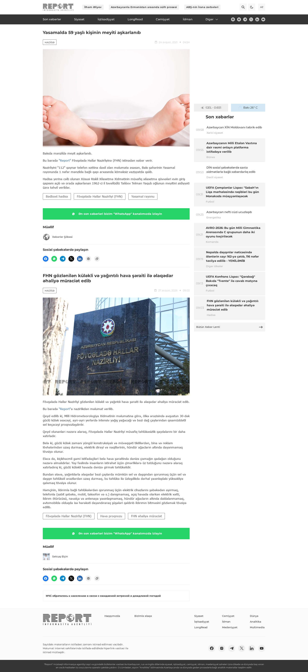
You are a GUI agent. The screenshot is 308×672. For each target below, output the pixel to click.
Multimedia (257, 627)
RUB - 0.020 (213, 107)
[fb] (233, 19)
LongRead (200, 627)
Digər (210, 19)
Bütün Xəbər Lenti (208, 327)
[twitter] (251, 19)
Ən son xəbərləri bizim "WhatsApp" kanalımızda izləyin (120, 214)
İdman (226, 621)
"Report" (65, 160)
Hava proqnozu (111, 516)
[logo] (58, 7)
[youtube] (263, 19)
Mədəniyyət (229, 627)
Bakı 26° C (250, 107)
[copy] (97, 259)
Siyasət (198, 616)
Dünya (254, 616)
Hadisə (50, 42)
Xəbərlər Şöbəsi (62, 236)
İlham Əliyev (93, 7)
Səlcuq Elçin (60, 556)
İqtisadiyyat (201, 621)
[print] (88, 259)
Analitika (255, 621)
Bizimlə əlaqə (143, 616)
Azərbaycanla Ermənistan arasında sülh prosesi (144, 7)
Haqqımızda (112, 616)
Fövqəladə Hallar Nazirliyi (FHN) (99, 196)
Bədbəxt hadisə (57, 196)
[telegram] (245, 19)
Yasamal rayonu (142, 196)
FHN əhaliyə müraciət (146, 516)
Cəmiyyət (228, 616)
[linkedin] (257, 19)
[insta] (239, 19)
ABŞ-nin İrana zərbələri (202, 7)
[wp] (54, 259)
